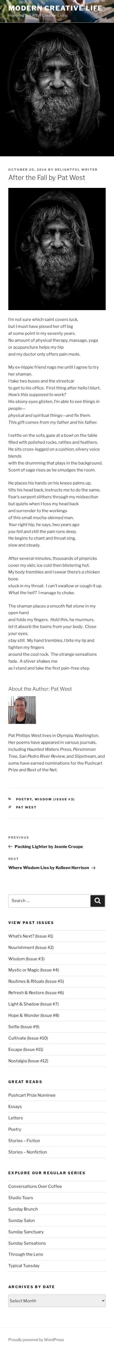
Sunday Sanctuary (26, 1231)
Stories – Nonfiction (27, 1152)
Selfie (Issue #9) (23, 1026)
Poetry (24, 799)
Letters (15, 1117)
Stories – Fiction (24, 1140)
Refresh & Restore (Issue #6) (36, 992)
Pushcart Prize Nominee (32, 1095)
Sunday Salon (21, 1220)
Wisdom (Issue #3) (55, 799)
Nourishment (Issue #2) (31, 947)
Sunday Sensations (27, 1243)
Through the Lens (25, 1254)
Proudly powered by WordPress (36, 1339)
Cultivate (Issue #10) (28, 1038)
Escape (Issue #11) (25, 1049)
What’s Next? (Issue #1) (30, 936)
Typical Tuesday (24, 1265)
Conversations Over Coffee (35, 1186)
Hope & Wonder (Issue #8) (33, 1015)
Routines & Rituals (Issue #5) (36, 981)
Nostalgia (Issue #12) (28, 1060)
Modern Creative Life (55, 8)
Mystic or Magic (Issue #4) (33, 969)
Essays (15, 1106)
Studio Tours (20, 1197)
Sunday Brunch (23, 1209)
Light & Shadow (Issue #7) (33, 1004)
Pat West (26, 807)
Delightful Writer (76, 170)
